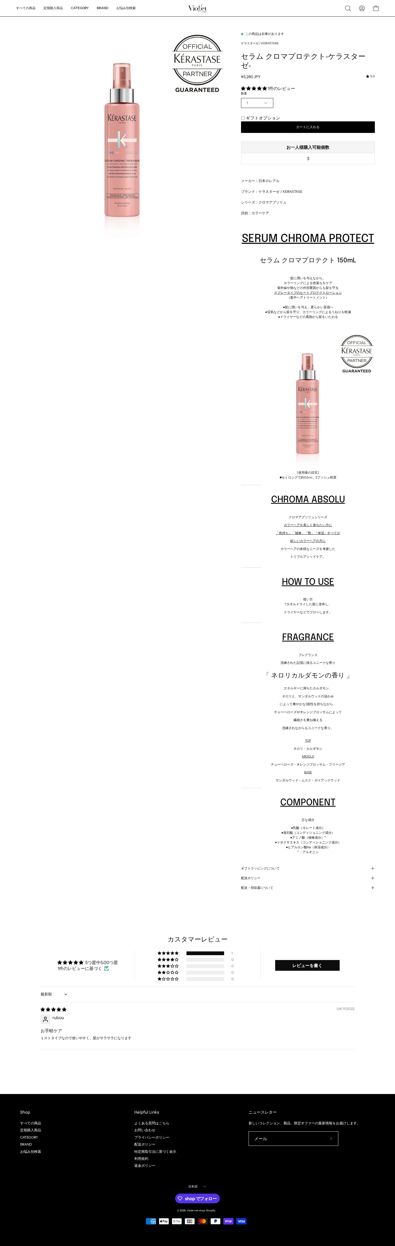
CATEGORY (29, 1137)
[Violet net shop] (197, 8)
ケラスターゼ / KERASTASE (260, 43)
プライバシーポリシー (151, 1137)
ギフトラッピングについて (260, 868)
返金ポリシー (144, 1166)
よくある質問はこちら (151, 1123)
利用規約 (141, 1159)
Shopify (210, 1210)
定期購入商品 (30, 1130)
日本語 (193, 1186)
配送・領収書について (257, 888)
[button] (126, 8)
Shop (25, 1112)
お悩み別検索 (30, 1151)
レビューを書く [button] (307, 965)
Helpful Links (146, 1112)
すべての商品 (30, 1123)
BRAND (26, 1144)
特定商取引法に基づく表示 (155, 1151)
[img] (370, 76)
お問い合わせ (144, 1130)
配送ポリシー (250, 878)
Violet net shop (196, 1210)
